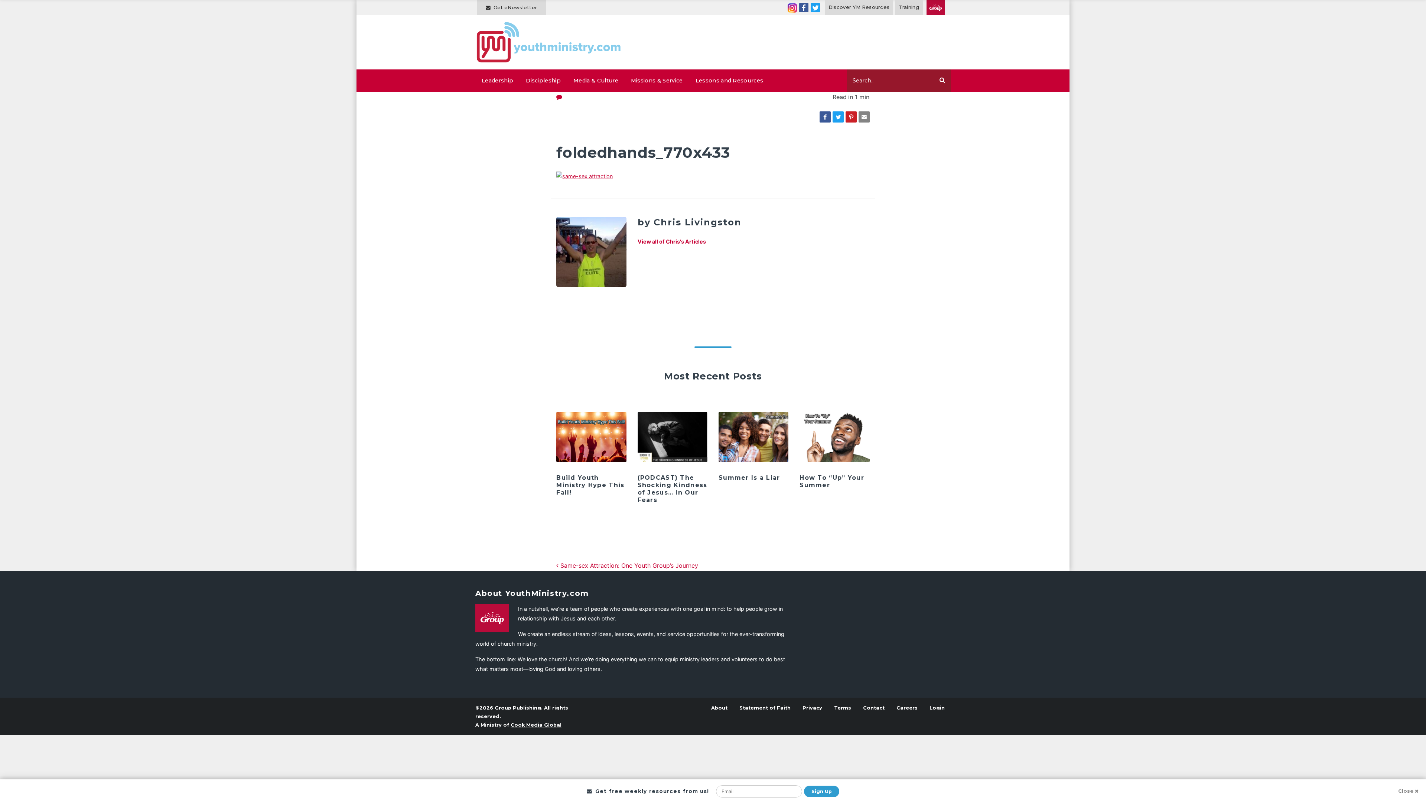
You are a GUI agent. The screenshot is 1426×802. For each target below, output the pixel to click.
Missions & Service (657, 80)
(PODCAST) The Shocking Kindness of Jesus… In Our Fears (672, 488)
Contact (874, 708)
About (719, 708)
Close (1405, 791)
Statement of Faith (765, 708)
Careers (907, 708)
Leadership (497, 80)
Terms (842, 708)
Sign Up (821, 791)
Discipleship (543, 80)
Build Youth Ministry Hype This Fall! (590, 485)
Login (937, 708)
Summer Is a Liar (749, 477)
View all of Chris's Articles (672, 241)
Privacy (812, 708)
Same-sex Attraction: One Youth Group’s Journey (628, 565)
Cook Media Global (536, 725)
